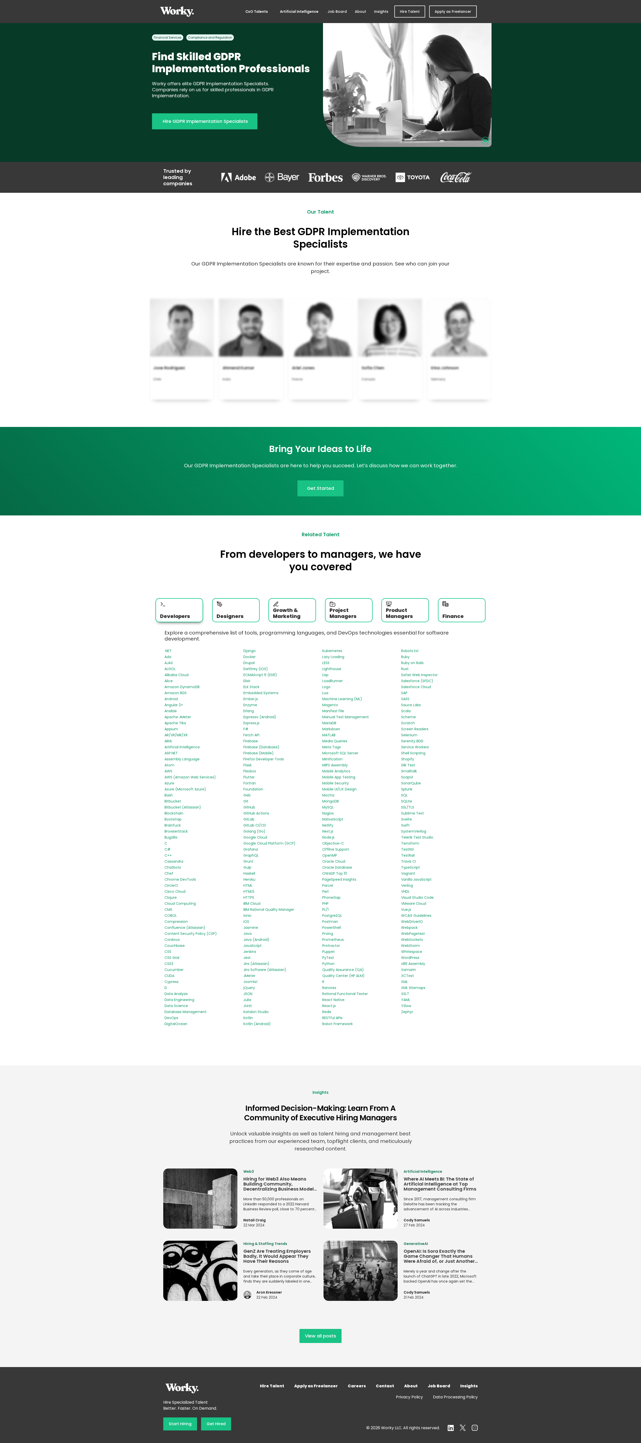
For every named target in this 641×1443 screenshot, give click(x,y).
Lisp (325, 674)
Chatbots (173, 867)
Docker (249, 656)
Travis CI (408, 861)
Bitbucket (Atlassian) (183, 807)
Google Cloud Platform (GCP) (269, 843)
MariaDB (329, 723)
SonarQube (411, 783)
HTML (247, 885)
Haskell (249, 873)
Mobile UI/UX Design (339, 789)
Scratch (408, 723)
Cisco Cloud (175, 891)
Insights (381, 11)
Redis (326, 1011)
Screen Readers (414, 729)
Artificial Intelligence (299, 11)
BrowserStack (176, 831)
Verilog (407, 885)
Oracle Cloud (333, 861)
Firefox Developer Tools (263, 759)
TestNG (407, 849)
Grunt (248, 861)
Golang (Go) (254, 831)
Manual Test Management (345, 716)
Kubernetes (332, 650)
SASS (405, 698)
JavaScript (252, 945)
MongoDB (330, 801)
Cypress (172, 981)
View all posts (320, 1336)
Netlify (327, 825)
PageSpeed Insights (339, 879)
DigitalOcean (176, 1023)
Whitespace (411, 951)
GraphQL (251, 855)
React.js (329, 1005)
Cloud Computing (180, 903)
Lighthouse (331, 668)
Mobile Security (335, 783)
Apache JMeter (178, 716)
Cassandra (174, 861)
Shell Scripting (413, 753)
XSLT (405, 993)
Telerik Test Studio (417, 837)
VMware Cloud (413, 903)
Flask (247, 765)
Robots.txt (410, 650)
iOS (246, 921)
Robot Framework (337, 1023)
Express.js (251, 723)
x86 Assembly (413, 963)
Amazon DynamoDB (182, 686)
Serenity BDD (412, 741)
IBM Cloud (251, 903)
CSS (168, 951)
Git (245, 801)
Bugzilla (171, 837)
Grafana (250, 849)
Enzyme (250, 704)
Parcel (327, 885)
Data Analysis (176, 993)
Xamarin (408, 969)
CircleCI (171, 885)
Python (328, 963)
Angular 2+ (174, 704)
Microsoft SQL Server (340, 753)
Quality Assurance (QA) (343, 969)
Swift (405, 825)
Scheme (408, 716)
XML (404, 981)
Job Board (337, 11)
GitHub (249, 807)
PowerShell (331, 927)
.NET (168, 650)
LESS (326, 662)
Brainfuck (173, 825)
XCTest (407, 975)
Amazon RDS (176, 692)
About (360, 11)
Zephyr (407, 1011)
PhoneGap (331, 897)
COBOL (171, 915)
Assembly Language (182, 759)
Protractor (331, 945)
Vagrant (408, 873)
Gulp (247, 867)
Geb (247, 795)
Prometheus (333, 939)
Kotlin (248, 1017)
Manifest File (333, 710)
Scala (406, 710)
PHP (325, 903)
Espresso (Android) (259, 716)
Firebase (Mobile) (258, 753)
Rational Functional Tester (345, 993)
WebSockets (412, 939)
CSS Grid (172, 957)
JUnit (247, 1005)
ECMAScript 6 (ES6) (260, 674)
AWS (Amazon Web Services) (190, 777)
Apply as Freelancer (453, 11)
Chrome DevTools (180, 879)
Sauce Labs (411, 704)
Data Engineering (179, 999)
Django (249, 650)
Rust (405, 668)
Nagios (328, 813)
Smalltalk (409, 771)
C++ (168, 855)
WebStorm (410, 945)
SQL (404, 795)
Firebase (250, 741)
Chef (169, 873)
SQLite (406, 801)
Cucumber (174, 969)
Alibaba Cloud (177, 674)
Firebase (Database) (261, 747)
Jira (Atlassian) (256, 963)
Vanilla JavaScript (416, 879)
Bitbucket (173, 801)
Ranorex (329, 987)
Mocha (328, 795)
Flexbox (249, 771)
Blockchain (174, 813)
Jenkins (249, 951)
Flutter (249, 777)
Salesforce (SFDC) (417, 680)
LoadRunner (332, 680)
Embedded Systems (260, 692)
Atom (169, 765)
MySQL (328, 807)
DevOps (171, 1017)
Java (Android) (256, 939)
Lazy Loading (333, 656)
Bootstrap (173, 819)
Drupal (249, 662)
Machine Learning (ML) (342, 698)
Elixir (246, 680)
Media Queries (334, 741)
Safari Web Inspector (419, 674)
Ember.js (250, 698)
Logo (326, 686)
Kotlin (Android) (257, 1023)
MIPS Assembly (335, 765)
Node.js (328, 837)
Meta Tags (331, 747)
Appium (171, 729)
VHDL (405, 891)
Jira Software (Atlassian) (264, 969)
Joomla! (250, 981)
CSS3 (169, 963)
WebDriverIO (412, 921)
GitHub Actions (256, 813)
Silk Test (408, 765)
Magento (330, 704)
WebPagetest (413, 933)
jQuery (249, 987)
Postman (330, 921)
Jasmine (250, 927)
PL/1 (325, 909)
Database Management (186, 1011)
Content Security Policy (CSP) (191, 933)
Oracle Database (337, 867)
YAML (405, 999)
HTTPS (248, 897)
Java (247, 933)
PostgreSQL (332, 915)
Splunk (406, 789)
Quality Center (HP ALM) (343, 975)
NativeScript (332, 819)
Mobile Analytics (336, 771)
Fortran (249, 783)
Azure (169, 783)
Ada (168, 656)
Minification (332, 759)
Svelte (406, 819)
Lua (325, 692)
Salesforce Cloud (416, 686)
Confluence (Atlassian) (185, 927)
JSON (247, 993)
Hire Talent (410, 11)
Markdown (331, 729)
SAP (404, 692)
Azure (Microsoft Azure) (185, 789)
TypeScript (410, 867)
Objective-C (333, 843)
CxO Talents (256, 11)
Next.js (327, 831)
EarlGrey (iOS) (255, 668)
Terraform (410, 843)
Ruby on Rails (412, 662)
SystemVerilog (413, 831)
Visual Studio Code (417, 897)
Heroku (249, 879)
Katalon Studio (256, 1011)
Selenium (409, 735)
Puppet (328, 951)
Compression (176, 921)
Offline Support (335, 849)
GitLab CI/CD (254, 825)
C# (168, 849)
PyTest (328, 957)
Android (171, 698)
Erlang (248, 710)
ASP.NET (171, 753)
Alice (169, 680)
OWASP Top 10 (334, 873)
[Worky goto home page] (177, 11)
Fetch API (251, 735)
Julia (247, 999)
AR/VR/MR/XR (176, 735)
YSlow (406, 1005)
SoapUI (407, 777)
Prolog (327, 933)
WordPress (410, 957)
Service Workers (415, 747)
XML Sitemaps (413, 987)
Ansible (171, 710)
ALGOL (170, 668)
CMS (168, 909)
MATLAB (329, 735)
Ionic (247, 915)
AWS (168, 771)
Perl (325, 891)
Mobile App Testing (338, 777)
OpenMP (329, 855)
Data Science (176, 1005)
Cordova (172, 939)
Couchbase (175, 945)
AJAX (169, 662)
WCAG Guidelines (416, 915)
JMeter (249, 975)
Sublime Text (412, 813)
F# (245, 729)
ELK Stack (251, 686)
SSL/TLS (407, 807)
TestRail (408, 855)
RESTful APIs (332, 1017)
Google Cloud (255, 837)
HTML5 (248, 891)
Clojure (171, 897)
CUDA (169, 975)
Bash (169, 795)
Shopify (407, 759)
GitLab (248, 819)
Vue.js (406, 909)
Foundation (253, 789)
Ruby (405, 656)
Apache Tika (175, 723)
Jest (247, 957)
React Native (333, 999)
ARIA (168, 741)
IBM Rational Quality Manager (268, 909)
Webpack (409, 927)
